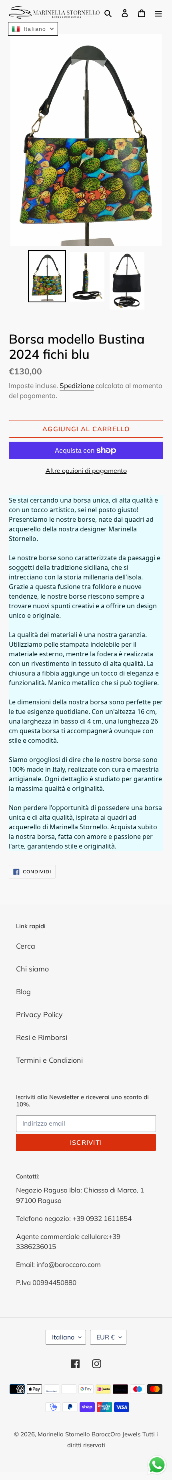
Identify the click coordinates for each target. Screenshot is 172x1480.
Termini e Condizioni (49, 1060)
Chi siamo (32, 968)
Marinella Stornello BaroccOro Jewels (89, 1434)
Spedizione (77, 385)
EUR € (105, 1337)
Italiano (63, 1337)
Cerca (25, 946)
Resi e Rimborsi (41, 1037)
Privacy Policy (39, 1014)
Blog (23, 991)
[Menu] (158, 12)
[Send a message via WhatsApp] (157, 1465)
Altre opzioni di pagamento (86, 471)
